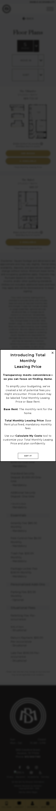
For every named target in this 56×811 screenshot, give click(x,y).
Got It (28, 456)
